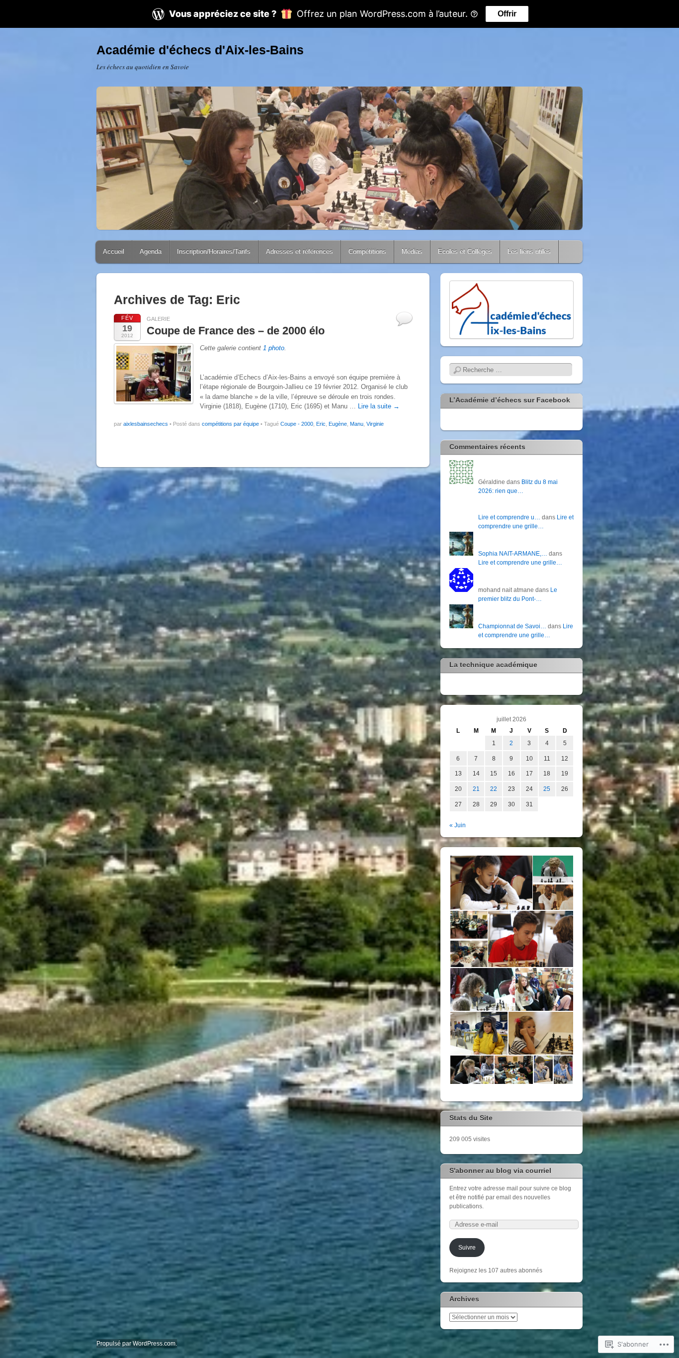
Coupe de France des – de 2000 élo (236, 330)
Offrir (507, 13)
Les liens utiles (529, 251)
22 (493, 788)
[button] (490, 883)
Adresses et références (299, 251)
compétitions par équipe (230, 424)
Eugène (338, 424)
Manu (356, 424)
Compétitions (367, 251)
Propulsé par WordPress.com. (136, 1343)
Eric (321, 424)
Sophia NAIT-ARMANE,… (512, 553)
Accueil (113, 251)
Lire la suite (379, 406)
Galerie (158, 319)
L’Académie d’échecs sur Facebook (509, 400)
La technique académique (493, 665)
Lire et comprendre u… (509, 517)
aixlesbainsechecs (145, 424)
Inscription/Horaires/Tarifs (214, 251)
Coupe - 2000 (296, 424)
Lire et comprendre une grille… (520, 562)
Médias (412, 251)
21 (476, 788)
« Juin (457, 825)
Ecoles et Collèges (465, 251)
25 (546, 788)
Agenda (151, 251)
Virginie (375, 424)
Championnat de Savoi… (512, 626)
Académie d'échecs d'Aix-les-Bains (200, 50)
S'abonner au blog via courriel (500, 1170)
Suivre (467, 1247)
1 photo (273, 348)
